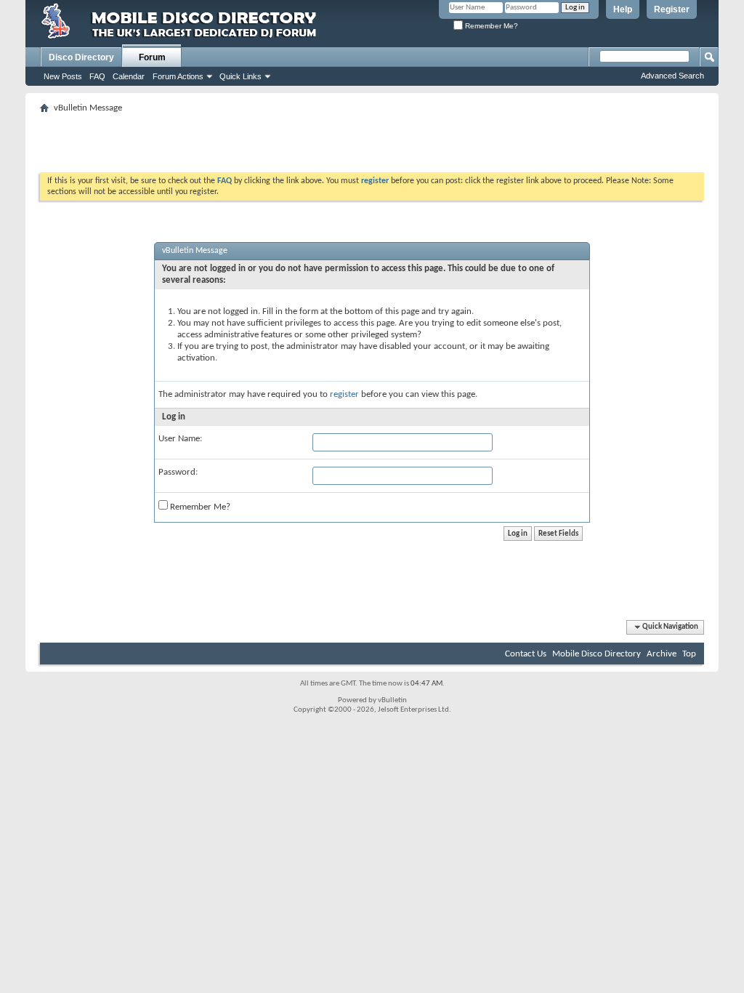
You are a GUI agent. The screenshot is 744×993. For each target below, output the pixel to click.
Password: (178, 472)
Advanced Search (672, 75)
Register (672, 9)
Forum (152, 57)
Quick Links (240, 76)
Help (622, 9)
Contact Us (525, 654)
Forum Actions (178, 76)
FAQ (97, 76)
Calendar (129, 76)
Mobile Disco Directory (596, 654)
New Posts (63, 76)
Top (689, 654)
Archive (661, 654)
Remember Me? (490, 26)
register (344, 394)
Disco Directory (81, 57)
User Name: (180, 438)
